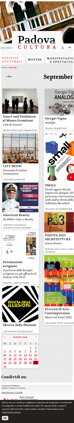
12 (15, 355)
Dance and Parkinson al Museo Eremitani (19, 119)
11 (10, 355)
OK (5, 418)
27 (20, 362)
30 (35, 362)
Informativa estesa (11, 412)
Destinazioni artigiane (12, 264)
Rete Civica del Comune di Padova (29, 398)
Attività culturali (12, 59)
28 (25, 362)
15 (30, 355)
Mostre (35, 59)
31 (4, 366)
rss (62, 47)
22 (30, 359)
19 (15, 359)
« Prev (9, 76)
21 (25, 359)
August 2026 (20, 337)
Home (4, 67)
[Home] (37, 50)
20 (20, 359)
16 (35, 355)
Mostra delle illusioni (19, 325)
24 (4, 362)
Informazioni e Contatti (11, 392)
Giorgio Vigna (55, 118)
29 (30, 362)
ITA (69, 47)
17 (4, 359)
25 (10, 362)
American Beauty (16, 215)
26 (15, 362)
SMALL (50, 185)
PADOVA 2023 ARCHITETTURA (58, 237)
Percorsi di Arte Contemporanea (57, 311)
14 (25, 355)
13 (20, 355)
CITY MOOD (12, 166)
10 (4, 355)
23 (35, 359)
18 (10, 359)
